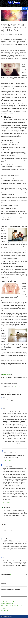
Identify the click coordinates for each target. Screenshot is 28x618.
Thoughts (8, 22)
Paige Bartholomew (6, 374)
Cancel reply (26, 575)
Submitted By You (13, 34)
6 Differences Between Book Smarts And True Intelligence (12, 605)
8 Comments (21, 34)
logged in (8, 577)
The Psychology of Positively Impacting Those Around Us (12, 601)
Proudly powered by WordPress (6, 616)
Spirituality (3, 22)
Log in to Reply (7, 403)
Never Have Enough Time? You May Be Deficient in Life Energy (13, 584)
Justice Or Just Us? (4, 610)
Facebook (17, 386)
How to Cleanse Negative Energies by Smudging (10, 589)
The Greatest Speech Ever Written (7, 603)
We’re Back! (3, 608)
